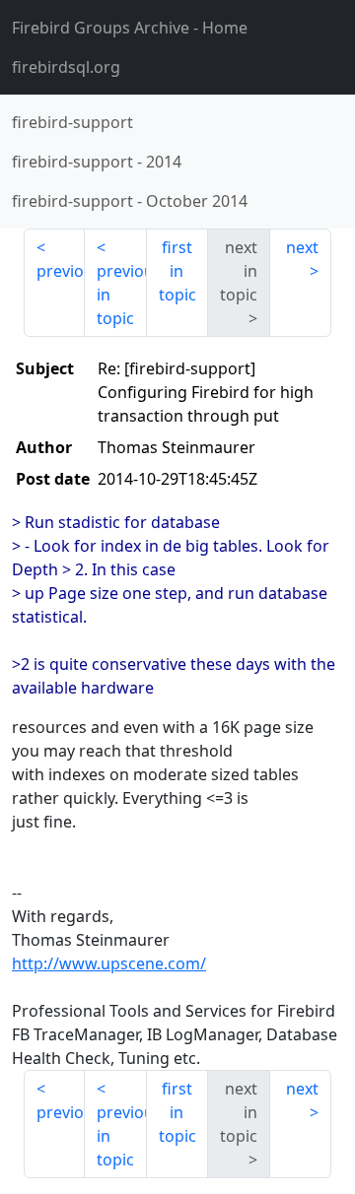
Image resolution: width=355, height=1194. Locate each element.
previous (60, 271)
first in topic (177, 270)
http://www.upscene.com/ (109, 963)
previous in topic (121, 294)
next (302, 247)
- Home (130, 27)
